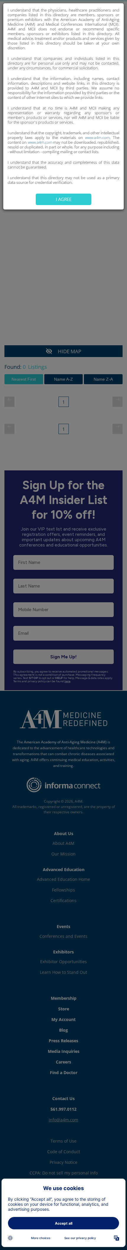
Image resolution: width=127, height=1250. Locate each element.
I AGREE (63, 199)
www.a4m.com (97, 137)
